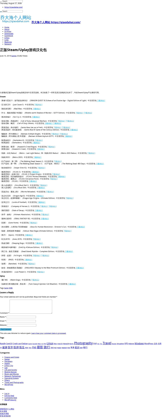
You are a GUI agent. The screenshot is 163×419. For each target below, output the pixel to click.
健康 (4, 347)
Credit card (17, 344)
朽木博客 (3, 411)
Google (34, 344)
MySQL (71, 344)
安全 (30, 348)
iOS (42, 344)
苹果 (73, 347)
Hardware (8, 361)
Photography (83, 343)
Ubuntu (114, 344)
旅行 (47, 347)
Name (3, 317)
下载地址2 (88, 113)
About (6, 29)
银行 (85, 347)
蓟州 (77, 347)
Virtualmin (120, 344)
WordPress (148, 343)
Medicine (8, 42)
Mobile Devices (10, 372)
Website (3, 325)
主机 (155, 344)
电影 (55, 348)
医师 (16, 347)
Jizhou (6, 38)
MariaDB (66, 344)
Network (7, 44)
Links (6, 40)
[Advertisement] (66, 74)
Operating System (11, 378)
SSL (98, 344)
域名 (26, 348)
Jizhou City (8, 366)
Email (3, 321)
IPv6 (45, 344)
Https (39, 344)
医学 (10, 347)
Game (6, 288)
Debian (25, 344)
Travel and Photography (14, 382)
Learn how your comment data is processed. (48, 333)
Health (7, 363)
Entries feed (9, 396)
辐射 (81, 348)
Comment (4, 313)
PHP (95, 343)
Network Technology (12, 376)
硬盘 (68, 348)
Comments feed (10, 398)
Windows (139, 343)
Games (14, 56)
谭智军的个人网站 (7, 409)
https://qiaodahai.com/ (13, 7)
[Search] (1, 1)
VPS (126, 343)
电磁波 (59, 348)
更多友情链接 (5, 416)
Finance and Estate (11, 357)
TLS (101, 344)
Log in (6, 394)
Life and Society (10, 370)
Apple (3, 343)
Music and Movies (11, 374)
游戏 (11, 288)
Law (6, 368)
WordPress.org (10, 400)
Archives (7, 31)
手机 (34, 347)
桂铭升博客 (4, 414)
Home (6, 27)
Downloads (8, 34)
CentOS (9, 343)
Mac (55, 344)
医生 (22, 347)
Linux (50, 343)
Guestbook (8, 36)
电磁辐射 (64, 348)
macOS (60, 344)
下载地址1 (101, 100)
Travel (107, 343)
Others (7, 380)
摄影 (40, 347)
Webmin (131, 344)
